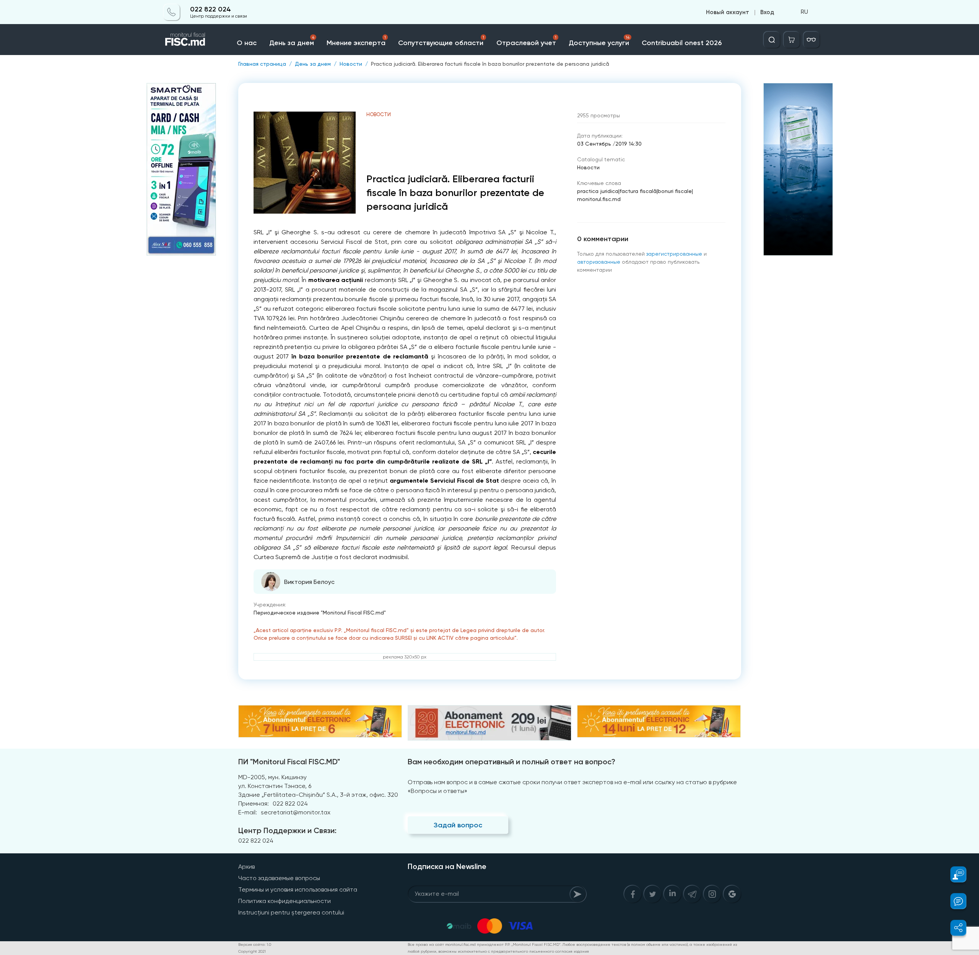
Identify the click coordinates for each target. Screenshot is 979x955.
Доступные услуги (599, 41)
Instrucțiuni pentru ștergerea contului (291, 912)
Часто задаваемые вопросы (279, 878)
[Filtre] (811, 40)
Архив (246, 866)
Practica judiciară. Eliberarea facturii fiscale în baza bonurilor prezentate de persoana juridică (490, 63)
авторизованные (598, 262)
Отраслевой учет (526, 41)
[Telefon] (172, 12)
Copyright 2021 (252, 951)
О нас (247, 43)
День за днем (291, 41)
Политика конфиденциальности (284, 901)
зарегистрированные (674, 254)
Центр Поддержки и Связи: (287, 830)
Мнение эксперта (356, 41)
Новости (351, 63)
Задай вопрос (458, 825)
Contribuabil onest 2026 (682, 43)
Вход (767, 12)
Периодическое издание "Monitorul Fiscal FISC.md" (320, 613)
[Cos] (792, 40)
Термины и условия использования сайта (297, 889)
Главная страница (262, 63)
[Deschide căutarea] (772, 40)
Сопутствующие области (441, 41)
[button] (954, 874)
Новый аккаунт (727, 12)
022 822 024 (210, 9)
